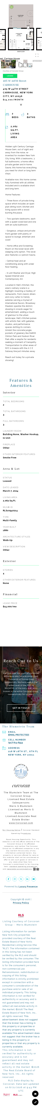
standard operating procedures (23, 866)
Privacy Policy (21, 903)
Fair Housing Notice (12, 830)
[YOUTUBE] (33, 879)
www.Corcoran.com (21, 823)
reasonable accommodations (19, 869)
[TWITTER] (21, 879)
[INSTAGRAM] (14, 879)
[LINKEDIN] (27, 879)
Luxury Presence (28, 886)
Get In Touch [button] (21, 708)
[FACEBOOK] (8, 879)
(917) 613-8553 (15, 742)
